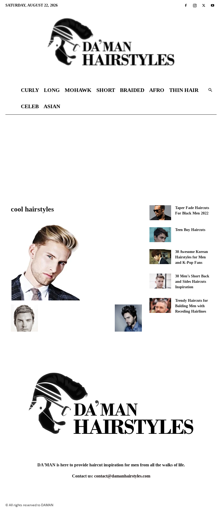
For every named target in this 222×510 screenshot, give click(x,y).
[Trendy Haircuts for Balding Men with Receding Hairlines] (160, 305)
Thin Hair (183, 90)
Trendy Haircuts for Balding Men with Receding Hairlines (191, 306)
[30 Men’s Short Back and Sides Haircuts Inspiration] (160, 281)
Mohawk (78, 90)
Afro (156, 90)
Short (105, 90)
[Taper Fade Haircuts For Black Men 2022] (160, 212)
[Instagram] (195, 5)
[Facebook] (186, 5)
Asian (52, 106)
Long (52, 90)
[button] (210, 90)
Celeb (30, 106)
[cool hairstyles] (45, 299)
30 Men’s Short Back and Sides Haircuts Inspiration (192, 281)
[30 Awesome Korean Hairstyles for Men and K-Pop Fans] (160, 256)
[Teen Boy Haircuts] (160, 234)
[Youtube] (212, 5)
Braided (132, 90)
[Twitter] (204, 5)
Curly (30, 90)
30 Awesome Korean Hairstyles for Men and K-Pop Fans (191, 257)
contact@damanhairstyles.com (122, 476)
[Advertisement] (111, 155)
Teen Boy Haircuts (190, 230)
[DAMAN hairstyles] (111, 46)
